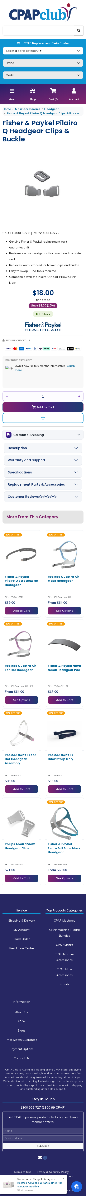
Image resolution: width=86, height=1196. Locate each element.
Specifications (20, 472)
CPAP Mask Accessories (64, 972)
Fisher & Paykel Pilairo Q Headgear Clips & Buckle (43, 113)
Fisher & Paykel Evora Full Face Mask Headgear (64, 848)
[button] (43, 418)
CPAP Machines (64, 920)
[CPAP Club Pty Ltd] (43, 12)
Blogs (21, 1030)
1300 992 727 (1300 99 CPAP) (43, 1107)
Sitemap (67, 1176)
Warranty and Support (26, 460)
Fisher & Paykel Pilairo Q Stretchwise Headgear (21, 581)
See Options (64, 611)
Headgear (51, 109)
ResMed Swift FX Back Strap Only (60, 757)
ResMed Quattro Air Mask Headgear (63, 579)
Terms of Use (22, 1172)
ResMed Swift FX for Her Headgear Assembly (20, 759)
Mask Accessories (27, 109)
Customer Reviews (23, 496)
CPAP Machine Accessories (65, 957)
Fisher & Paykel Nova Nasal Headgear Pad (64, 668)
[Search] (78, 31)
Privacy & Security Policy (52, 1172)
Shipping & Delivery (21, 920)
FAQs (21, 1021)
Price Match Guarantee (21, 1040)
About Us (21, 1012)
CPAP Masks (64, 945)
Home (7, 109)
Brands (65, 984)
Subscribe (43, 1145)
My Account (21, 930)
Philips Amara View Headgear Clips (20, 846)
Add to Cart (45, 407)
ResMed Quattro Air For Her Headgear (20, 668)
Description (17, 448)
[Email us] (40, 1157)
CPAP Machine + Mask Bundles (64, 932)
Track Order (21, 939)
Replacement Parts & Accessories (36, 484)
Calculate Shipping (28, 435)
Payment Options (22, 1049)
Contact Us (21, 1058)
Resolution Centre (21, 948)
